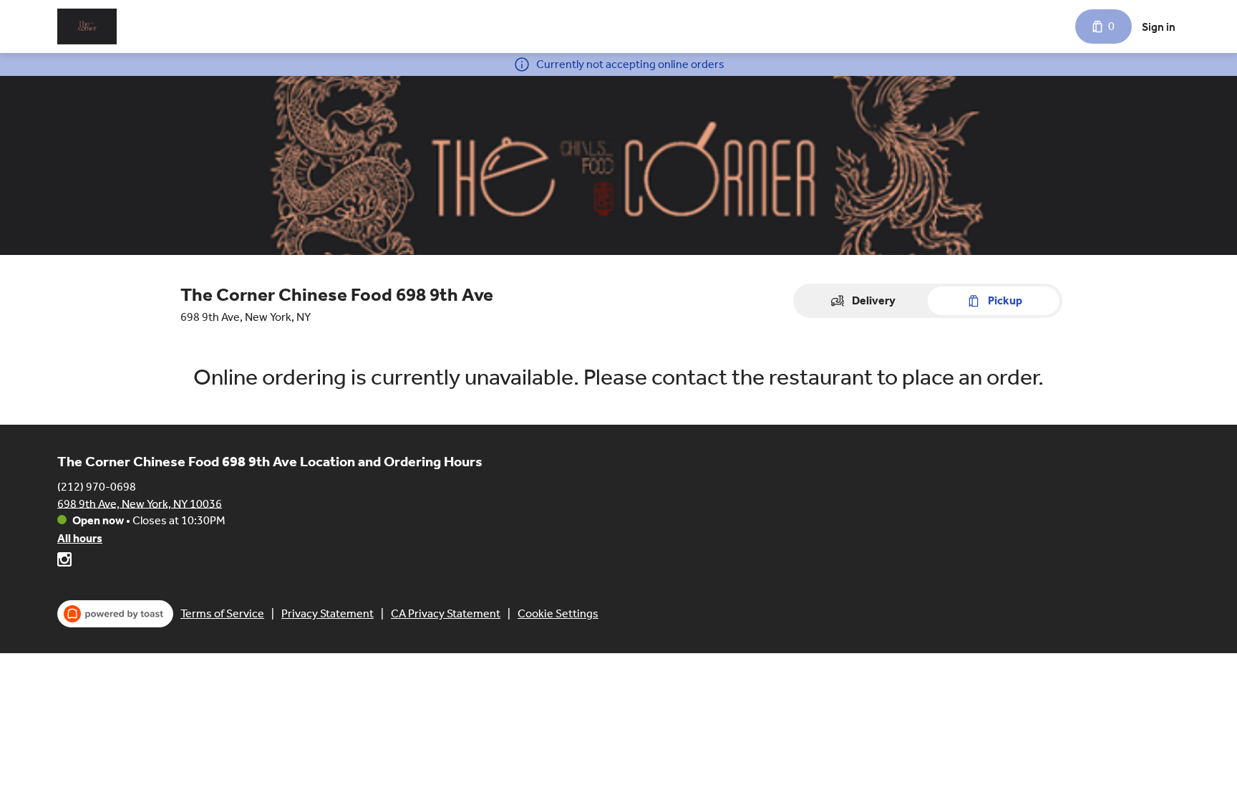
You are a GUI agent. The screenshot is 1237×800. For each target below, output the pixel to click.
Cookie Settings (558, 613)
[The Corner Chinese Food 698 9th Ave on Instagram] (64, 562)
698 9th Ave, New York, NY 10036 (139, 503)
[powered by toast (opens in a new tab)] (115, 613)
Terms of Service (222, 613)
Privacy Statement (327, 613)
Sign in (1158, 27)
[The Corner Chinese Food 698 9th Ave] (87, 26)
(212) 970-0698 (96, 486)
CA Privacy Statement (445, 613)
